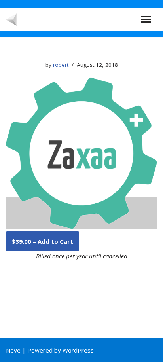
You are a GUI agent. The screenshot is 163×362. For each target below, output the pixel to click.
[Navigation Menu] (146, 19)
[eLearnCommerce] (59, 19)
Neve (13, 350)
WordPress (78, 350)
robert (60, 64)
